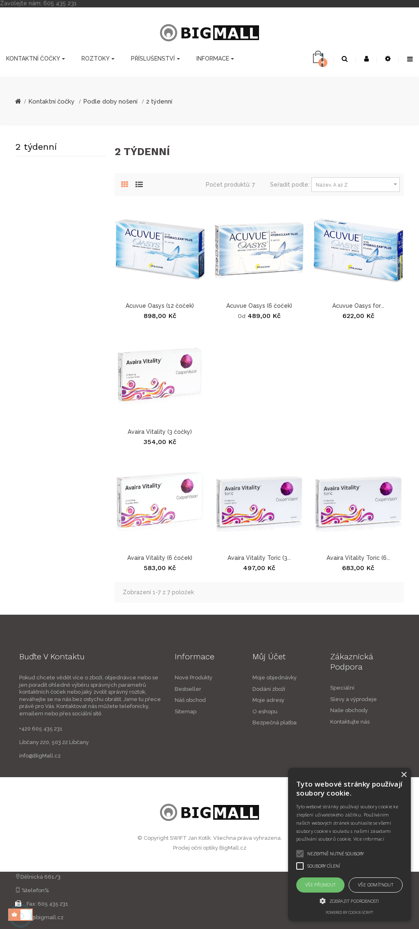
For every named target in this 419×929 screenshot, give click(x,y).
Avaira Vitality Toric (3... (259, 558)
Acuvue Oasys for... (358, 305)
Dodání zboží (268, 689)
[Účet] (366, 59)
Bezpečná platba (274, 722)
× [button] (404, 775)
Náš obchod (190, 700)
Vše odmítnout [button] (375, 885)
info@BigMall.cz (40, 756)
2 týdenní (36, 147)
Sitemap (185, 711)
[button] (349, 901)
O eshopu (264, 711)
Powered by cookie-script (349, 912)
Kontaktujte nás (349, 722)
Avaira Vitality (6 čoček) (159, 558)
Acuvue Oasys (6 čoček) (259, 305)
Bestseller (188, 689)
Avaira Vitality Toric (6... (358, 558)
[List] (139, 183)
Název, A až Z (357, 184)
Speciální (342, 688)
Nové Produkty (193, 677)
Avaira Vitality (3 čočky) (160, 431)
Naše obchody (349, 710)
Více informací (369, 839)
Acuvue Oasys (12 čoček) (160, 305)
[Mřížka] (125, 183)
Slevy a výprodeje (353, 699)
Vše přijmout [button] (320, 885)
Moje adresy (268, 700)
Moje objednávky (274, 677)
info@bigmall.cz (42, 917)
